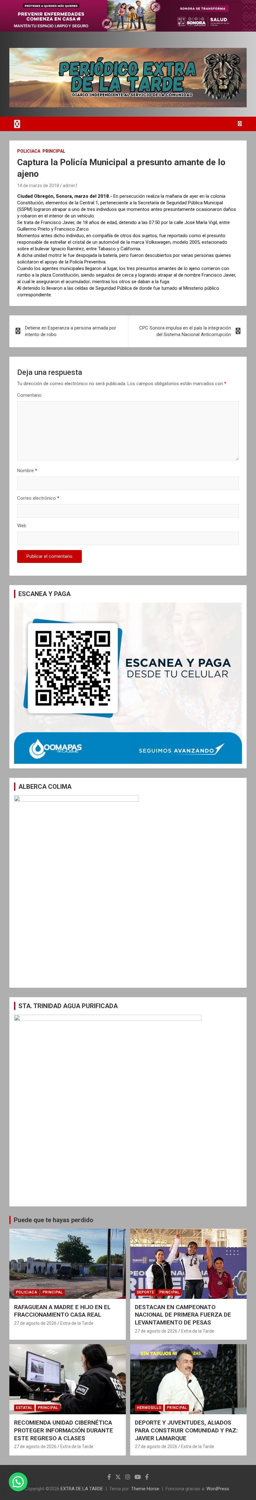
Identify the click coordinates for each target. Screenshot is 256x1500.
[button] (18, 1481)
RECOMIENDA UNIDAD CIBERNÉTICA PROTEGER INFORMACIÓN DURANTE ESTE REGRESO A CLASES (63, 1430)
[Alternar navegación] (17, 124)
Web (21, 525)
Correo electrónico (38, 498)
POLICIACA (28, 151)
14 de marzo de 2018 (38, 185)
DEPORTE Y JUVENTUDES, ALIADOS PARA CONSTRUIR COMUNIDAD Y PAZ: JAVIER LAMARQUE (186, 1430)
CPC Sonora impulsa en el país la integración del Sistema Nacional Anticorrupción (185, 331)
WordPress (217, 1489)
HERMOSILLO (149, 1408)
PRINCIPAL (53, 151)
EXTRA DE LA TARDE (82, 1489)
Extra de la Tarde (76, 1323)
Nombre (27, 470)
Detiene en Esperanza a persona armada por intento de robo (70, 331)
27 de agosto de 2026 (35, 1323)
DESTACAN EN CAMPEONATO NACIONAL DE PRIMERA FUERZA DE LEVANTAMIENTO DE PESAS (183, 1315)
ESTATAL (24, 1408)
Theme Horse (145, 1489)
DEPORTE (145, 1292)
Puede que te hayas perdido (53, 1220)
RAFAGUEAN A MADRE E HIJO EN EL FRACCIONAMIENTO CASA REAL (62, 1311)
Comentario (29, 395)
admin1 (70, 185)
